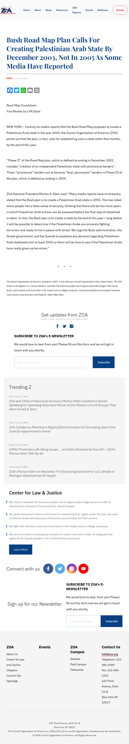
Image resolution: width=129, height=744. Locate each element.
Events (89, 10)
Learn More (21, 549)
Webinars (103, 10)
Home (26, 10)
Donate (120, 10)
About (37, 10)
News (49, 10)
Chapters (12, 670)
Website (75, 659)
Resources (62, 10)
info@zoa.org (110, 654)
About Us (12, 654)
